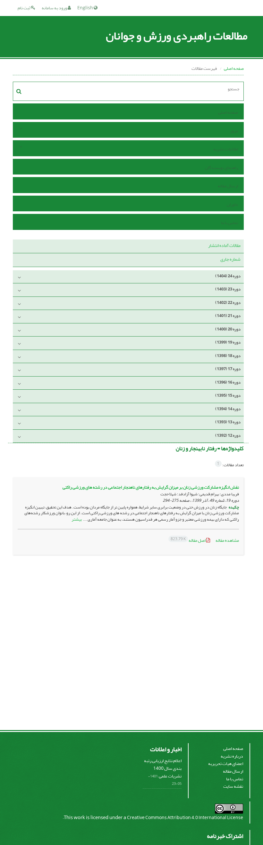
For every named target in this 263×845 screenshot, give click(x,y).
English (85, 8)
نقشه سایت (233, 786)
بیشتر (77, 519)
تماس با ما (229, 222)
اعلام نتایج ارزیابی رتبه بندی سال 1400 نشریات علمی (163, 768)
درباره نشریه (232, 756)
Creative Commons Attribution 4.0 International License (185, 817)
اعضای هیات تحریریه (225, 763)
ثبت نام (24, 8)
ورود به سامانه (55, 8)
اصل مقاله (188, 540)
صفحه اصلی (234, 68)
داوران (232, 204)
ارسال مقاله (228, 186)
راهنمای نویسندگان (221, 167)
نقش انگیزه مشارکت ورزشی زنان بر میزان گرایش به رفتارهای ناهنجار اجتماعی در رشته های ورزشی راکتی (151, 487)
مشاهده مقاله (227, 540)
